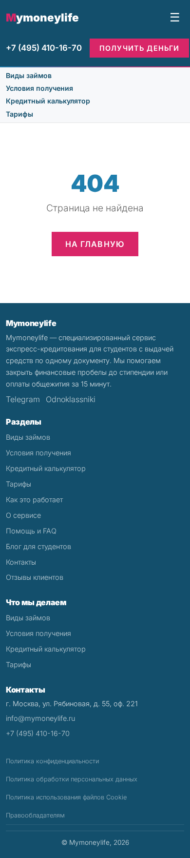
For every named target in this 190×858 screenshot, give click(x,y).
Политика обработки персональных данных (71, 779)
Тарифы (19, 114)
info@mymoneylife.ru (40, 718)
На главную (95, 244)
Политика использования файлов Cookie (66, 797)
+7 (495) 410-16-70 (44, 48)
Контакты (21, 562)
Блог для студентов (38, 546)
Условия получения (39, 88)
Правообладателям (35, 815)
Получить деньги (139, 48)
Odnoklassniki (70, 399)
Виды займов (29, 75)
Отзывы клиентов (34, 577)
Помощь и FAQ (31, 531)
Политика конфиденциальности (52, 761)
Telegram (23, 399)
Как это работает (34, 499)
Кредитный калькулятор (48, 101)
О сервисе (23, 515)
